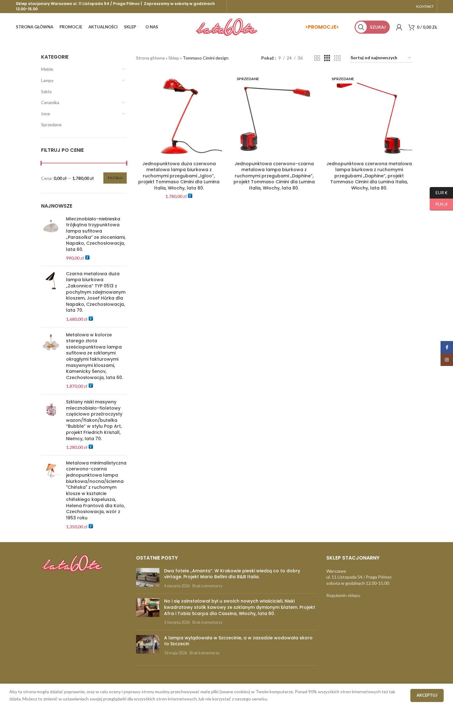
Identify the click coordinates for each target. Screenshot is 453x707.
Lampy (47, 80)
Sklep (173, 57)
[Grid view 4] (337, 58)
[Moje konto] (399, 27)
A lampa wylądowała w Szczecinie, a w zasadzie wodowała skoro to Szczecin (238, 641)
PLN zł (439, 204)
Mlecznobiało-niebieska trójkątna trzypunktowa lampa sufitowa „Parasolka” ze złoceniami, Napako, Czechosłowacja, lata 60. (95, 234)
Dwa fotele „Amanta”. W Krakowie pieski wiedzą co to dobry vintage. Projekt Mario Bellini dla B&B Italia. (232, 574)
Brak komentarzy (207, 586)
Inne (45, 113)
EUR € (438, 192)
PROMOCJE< (323, 27)
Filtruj (115, 178)
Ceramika (50, 102)
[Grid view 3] (327, 58)
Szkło (46, 91)
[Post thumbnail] (147, 578)
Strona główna (150, 57)
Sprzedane (51, 124)
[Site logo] (227, 26)
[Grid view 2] (317, 58)
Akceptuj (427, 695)
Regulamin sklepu (343, 595)
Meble (47, 69)
